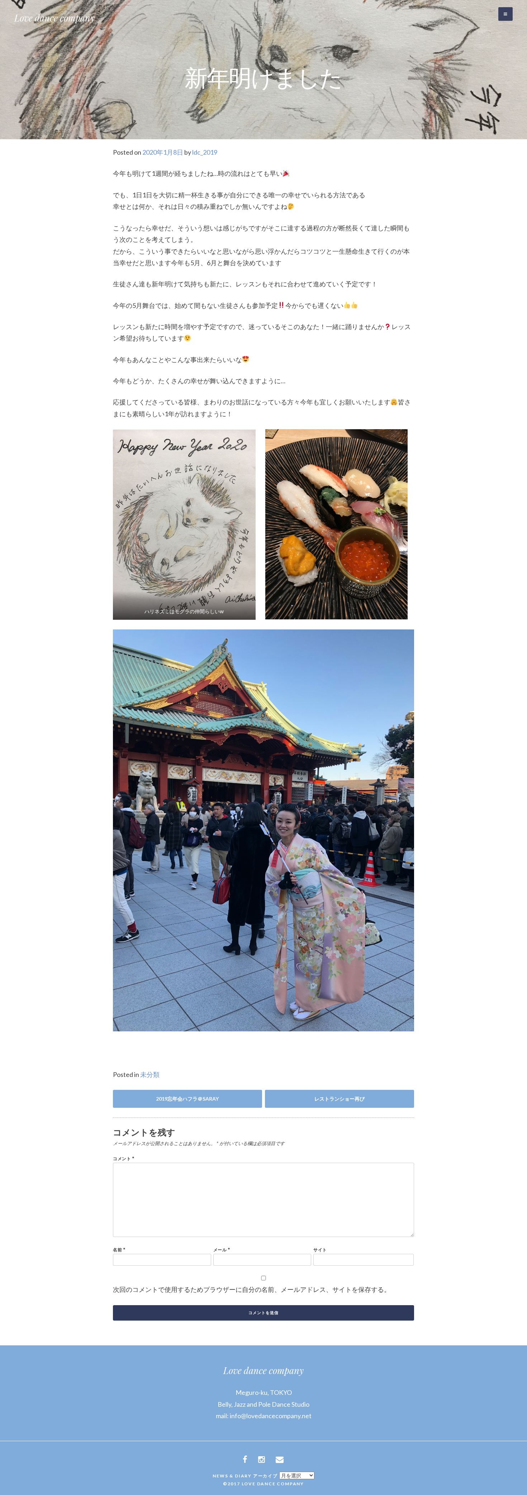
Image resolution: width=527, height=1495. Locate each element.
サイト (320, 1249)
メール (221, 1249)
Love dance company (54, 18)
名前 (119, 1249)
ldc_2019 (204, 152)
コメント (123, 1158)
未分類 (150, 1074)
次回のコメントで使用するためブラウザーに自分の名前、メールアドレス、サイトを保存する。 (251, 1289)
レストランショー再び (339, 1099)
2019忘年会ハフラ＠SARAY (187, 1099)
